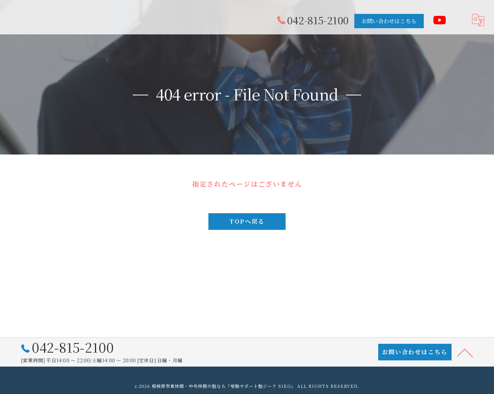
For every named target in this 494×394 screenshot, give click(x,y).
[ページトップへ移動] (465, 352)
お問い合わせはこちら (389, 21)
